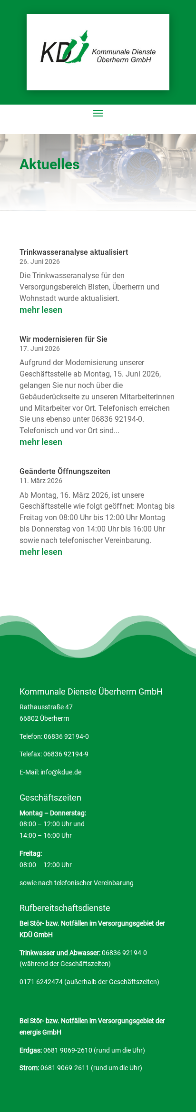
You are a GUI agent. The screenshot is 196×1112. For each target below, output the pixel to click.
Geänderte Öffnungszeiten (65, 471)
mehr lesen (41, 310)
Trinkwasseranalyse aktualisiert (74, 252)
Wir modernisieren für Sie (64, 339)
